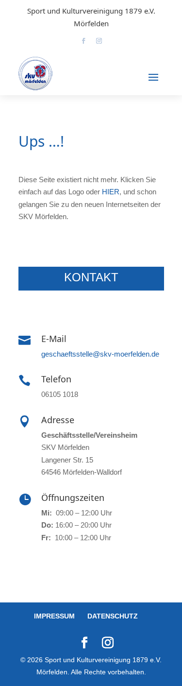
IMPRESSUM (54, 616)
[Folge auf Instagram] (99, 41)
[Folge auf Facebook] (83, 41)
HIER (110, 192)
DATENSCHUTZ (112, 616)
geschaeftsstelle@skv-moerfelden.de (100, 354)
